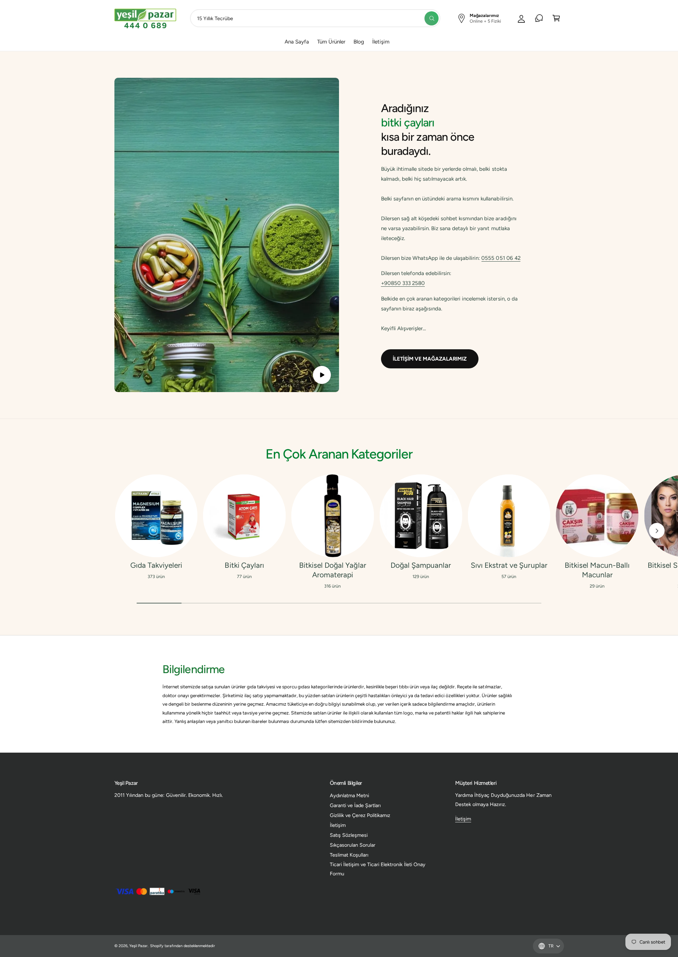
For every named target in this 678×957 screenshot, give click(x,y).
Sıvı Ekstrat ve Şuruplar (509, 565)
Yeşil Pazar (138, 946)
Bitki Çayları (244, 565)
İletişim (338, 825)
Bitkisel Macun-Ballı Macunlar (597, 570)
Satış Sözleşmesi (349, 835)
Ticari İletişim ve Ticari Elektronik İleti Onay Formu (378, 869)
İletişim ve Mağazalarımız (429, 359)
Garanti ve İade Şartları (355, 805)
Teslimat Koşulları (349, 855)
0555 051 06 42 (500, 258)
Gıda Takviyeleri (156, 565)
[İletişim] (539, 18)
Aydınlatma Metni (349, 795)
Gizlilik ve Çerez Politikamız (360, 815)
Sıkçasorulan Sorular (352, 845)
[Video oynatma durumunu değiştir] (322, 375)
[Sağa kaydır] (657, 530)
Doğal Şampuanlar (421, 565)
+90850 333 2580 (403, 283)
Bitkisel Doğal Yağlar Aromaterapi (332, 570)
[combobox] (315, 18)
